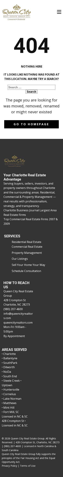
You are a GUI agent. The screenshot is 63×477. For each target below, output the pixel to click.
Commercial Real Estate (27, 247)
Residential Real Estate (26, 242)
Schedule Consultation (26, 271)
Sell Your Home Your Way (28, 265)
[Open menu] (59, 12)
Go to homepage (31, 124)
